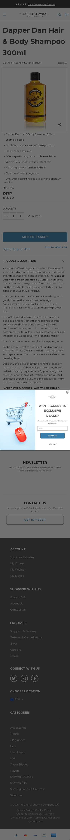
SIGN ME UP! (52, 436)
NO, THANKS (52, 444)
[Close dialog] (67, 392)
